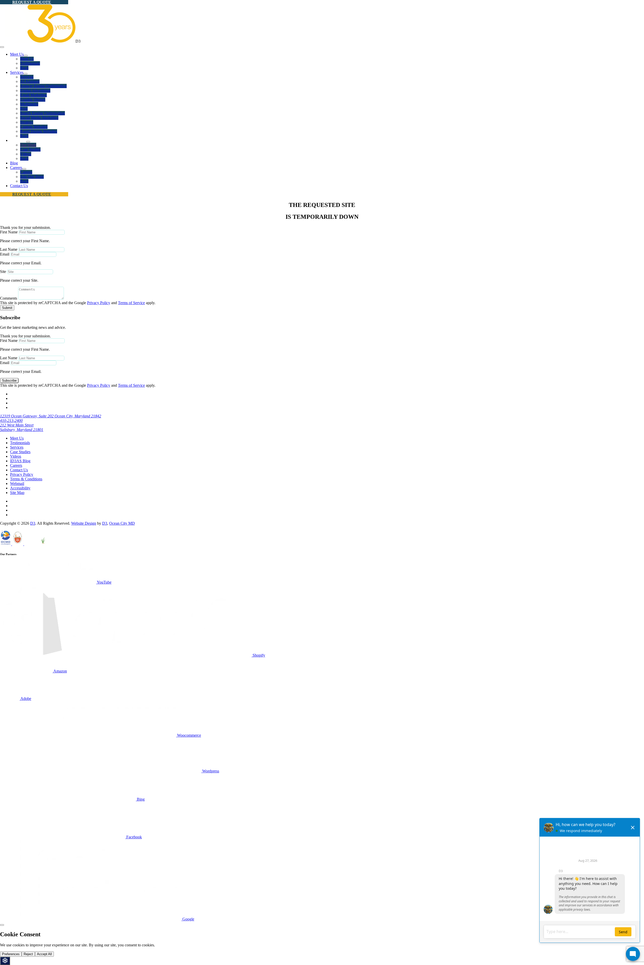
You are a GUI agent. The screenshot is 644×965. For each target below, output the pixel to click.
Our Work (28, 145)
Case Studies (30, 149)
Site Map (17, 492)
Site (3, 271)
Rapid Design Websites (38, 131)
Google (187, 919)
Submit (7, 308)
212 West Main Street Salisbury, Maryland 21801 (21, 427)
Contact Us (19, 186)
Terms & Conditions (26, 479)
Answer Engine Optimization (43, 86)
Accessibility (20, 488)
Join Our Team (32, 176)
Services (16, 72)
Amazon (60, 671)
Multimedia (29, 104)
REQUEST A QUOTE (31, 2)
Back (24, 68)
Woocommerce (188, 735)
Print (24, 108)
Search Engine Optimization (42, 113)
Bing (140, 799)
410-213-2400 (11, 420)
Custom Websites (34, 127)
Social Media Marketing (39, 118)
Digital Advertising (35, 90)
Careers (16, 167)
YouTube (103, 582)
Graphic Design (32, 99)
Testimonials (30, 63)
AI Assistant (29, 81)
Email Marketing (33, 95)
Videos (25, 154)
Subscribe (9, 380)
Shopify (258, 655)
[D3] (37, 41)
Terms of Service (131, 303)
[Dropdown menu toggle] (26, 55)
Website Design (83, 523)
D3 (32, 523)
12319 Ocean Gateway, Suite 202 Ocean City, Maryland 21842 (50, 416)
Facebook (133, 837)
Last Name (8, 249)
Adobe (25, 698)
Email (4, 254)
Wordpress (210, 771)
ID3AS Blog (20, 461)
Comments (8, 298)
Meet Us (17, 54)
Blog (14, 163)
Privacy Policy (98, 303)
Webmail (17, 483)
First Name (9, 232)
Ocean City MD (122, 523)
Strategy (26, 122)
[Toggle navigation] (2, 47)
